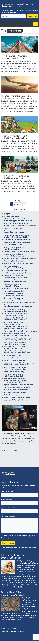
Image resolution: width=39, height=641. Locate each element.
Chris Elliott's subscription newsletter (16, 390)
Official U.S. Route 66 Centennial (14, 360)
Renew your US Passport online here (16, 400)
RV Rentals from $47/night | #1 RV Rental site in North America (14, 294)
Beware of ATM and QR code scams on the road (19, 252)
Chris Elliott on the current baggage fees (17, 240)
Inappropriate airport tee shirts (14, 291)
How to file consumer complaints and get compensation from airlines (15, 310)
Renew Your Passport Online (13, 228)
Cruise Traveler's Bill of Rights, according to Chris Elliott (14, 248)
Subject (7, 508)
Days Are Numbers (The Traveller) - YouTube (18, 385)
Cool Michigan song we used (13, 395)
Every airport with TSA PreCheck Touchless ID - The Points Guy (14, 347)
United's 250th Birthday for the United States (19, 263)
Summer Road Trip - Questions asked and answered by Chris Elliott (15, 276)
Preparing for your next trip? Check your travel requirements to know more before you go (19, 364)
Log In (22, 631)
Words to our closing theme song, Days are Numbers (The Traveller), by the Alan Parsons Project (15, 380)
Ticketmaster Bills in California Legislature (18, 242)
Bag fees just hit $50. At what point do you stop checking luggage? (15, 314)
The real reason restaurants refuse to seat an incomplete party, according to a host (18, 339)
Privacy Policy (5, 631)
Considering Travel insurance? (14, 261)
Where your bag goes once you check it (17, 223)
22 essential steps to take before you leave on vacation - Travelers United (16, 327)
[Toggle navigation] (35, 24)
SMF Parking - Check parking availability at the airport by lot (14, 375)
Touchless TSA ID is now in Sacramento (16, 289)
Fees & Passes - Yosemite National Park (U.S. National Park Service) (15, 343)
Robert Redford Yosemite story (14, 372)
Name (7, 491)
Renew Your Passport (11, 358)
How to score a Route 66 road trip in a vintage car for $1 (13, 299)
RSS (14, 631)
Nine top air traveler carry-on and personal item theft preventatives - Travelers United (18, 306)
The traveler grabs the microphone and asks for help (13, 267)
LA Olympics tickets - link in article (15, 270)
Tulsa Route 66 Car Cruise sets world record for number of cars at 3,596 (16, 281)
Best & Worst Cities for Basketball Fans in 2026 (19, 302)
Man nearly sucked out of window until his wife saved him (14, 232)
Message (8, 516)
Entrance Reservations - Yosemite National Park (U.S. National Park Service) (17, 352)
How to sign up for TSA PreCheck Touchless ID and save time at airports (16, 334)
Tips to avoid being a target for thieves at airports (20, 331)
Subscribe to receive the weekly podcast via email (19, 536)
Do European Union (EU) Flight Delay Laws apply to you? (14, 323)
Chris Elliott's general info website (15, 392)
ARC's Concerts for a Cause (13, 245)
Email (6, 499)
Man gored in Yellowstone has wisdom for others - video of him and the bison (16, 236)
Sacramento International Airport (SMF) (17, 387)
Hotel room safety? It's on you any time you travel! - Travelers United (15, 368)
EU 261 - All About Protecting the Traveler (17, 273)
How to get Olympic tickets (12, 355)
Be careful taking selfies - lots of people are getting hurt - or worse (15, 217)
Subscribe (33, 16)
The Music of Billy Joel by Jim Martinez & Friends (20, 258)
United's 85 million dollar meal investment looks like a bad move (14, 255)
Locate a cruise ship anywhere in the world (18, 397)
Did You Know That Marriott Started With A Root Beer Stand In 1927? (15, 319)
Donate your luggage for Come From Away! (18, 221)
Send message (8, 543)
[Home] (7, 5)
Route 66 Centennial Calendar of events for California (13, 285)
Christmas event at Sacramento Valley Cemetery (20, 226)
